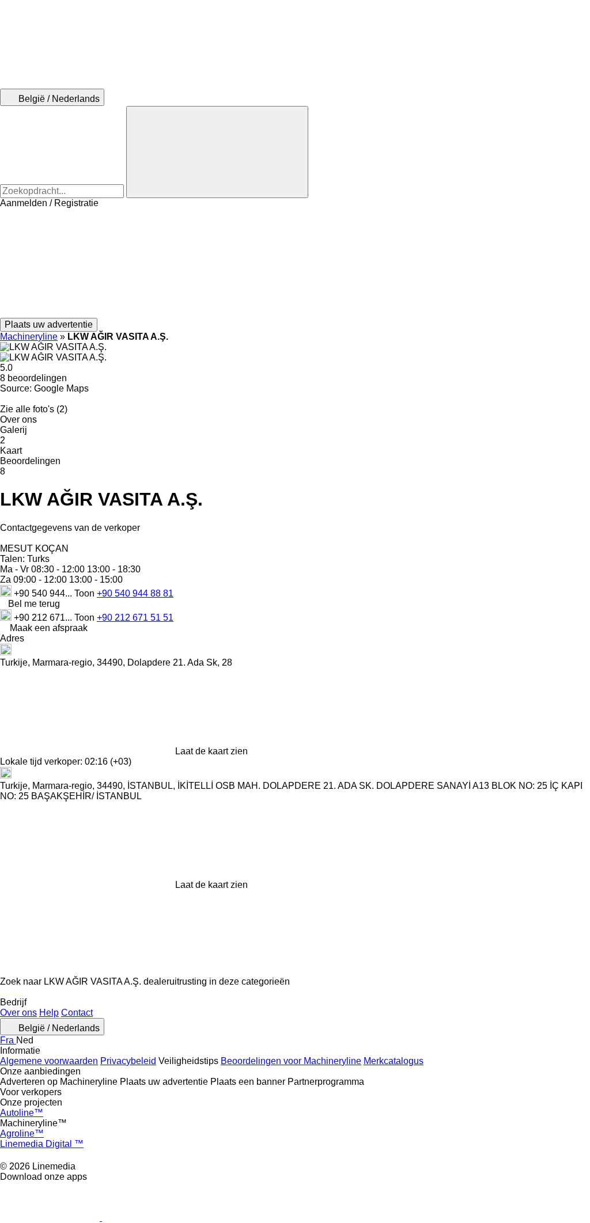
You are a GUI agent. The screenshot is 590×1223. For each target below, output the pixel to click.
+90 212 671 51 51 (135, 617)
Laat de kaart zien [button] (211, 751)
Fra (8, 1040)
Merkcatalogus (393, 1061)
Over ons (18, 1012)
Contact (77, 1012)
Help (49, 1012)
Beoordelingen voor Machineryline (291, 1061)
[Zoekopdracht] (217, 152)
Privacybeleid (128, 1061)
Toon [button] (85, 593)
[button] (295, 263)
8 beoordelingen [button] (33, 378)
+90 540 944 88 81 (135, 593)
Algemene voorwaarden (49, 1061)
